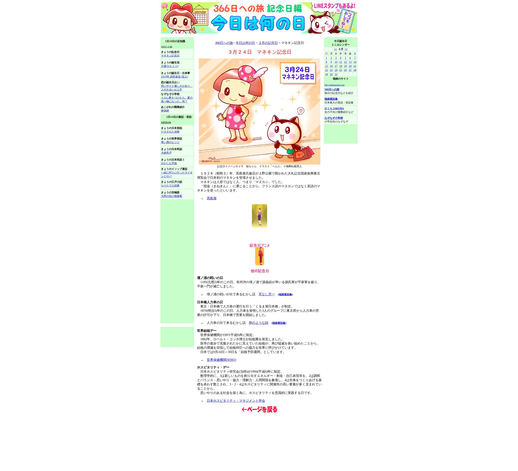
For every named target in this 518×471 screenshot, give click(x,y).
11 (340, 61)
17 (336, 65)
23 (331, 69)
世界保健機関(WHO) (221, 359)
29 (326, 74)
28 (354, 69)
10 (336, 61)
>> (346, 49)
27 (350, 69)
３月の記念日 (268, 43)
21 (354, 65)
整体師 (165, 110)
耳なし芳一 (267, 294)
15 (326, 65)
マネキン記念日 (170, 55)
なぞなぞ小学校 (334, 117)
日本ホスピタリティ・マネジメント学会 (236, 400)
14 (354, 61)
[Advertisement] (234, 35)
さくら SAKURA (334, 108)
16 (331, 65)
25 (340, 69)
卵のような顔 (258, 322)
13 (350, 61)
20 (350, 65)
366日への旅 (224, 43)
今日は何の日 (245, 43)
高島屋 (212, 198)
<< (335, 49)
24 (336, 69)
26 (345, 69)
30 (331, 74)
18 (340, 65)
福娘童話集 (331, 98)
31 (336, 74)
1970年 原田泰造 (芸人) (174, 76)
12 (345, 61)
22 (326, 69)
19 (345, 65)
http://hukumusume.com (335, 85)
